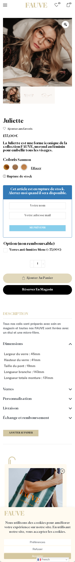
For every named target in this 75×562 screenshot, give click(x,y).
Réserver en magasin (37, 289)
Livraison (10, 408)
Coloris (10, 160)
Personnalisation (17, 399)
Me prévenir (38, 228)
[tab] (37, 314)
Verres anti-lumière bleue (35, 249)
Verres (8, 389)
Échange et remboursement (26, 418)
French (45, 559)
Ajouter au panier (39, 278)
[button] (37, 344)
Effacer (36, 168)
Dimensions (13, 344)
